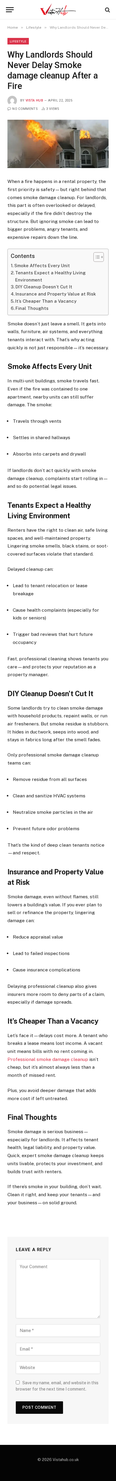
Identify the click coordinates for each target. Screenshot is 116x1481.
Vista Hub (34, 100)
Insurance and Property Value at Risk (55, 293)
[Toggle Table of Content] (95, 257)
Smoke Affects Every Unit (42, 265)
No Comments (25, 109)
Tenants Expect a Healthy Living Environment (50, 276)
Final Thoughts (31, 308)
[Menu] (10, 9)
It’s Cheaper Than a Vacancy (45, 301)
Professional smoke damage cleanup (47, 1059)
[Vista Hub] (58, 9)
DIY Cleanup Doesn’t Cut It (43, 286)
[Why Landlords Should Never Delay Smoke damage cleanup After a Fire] (58, 144)
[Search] (107, 9)
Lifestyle (18, 41)
